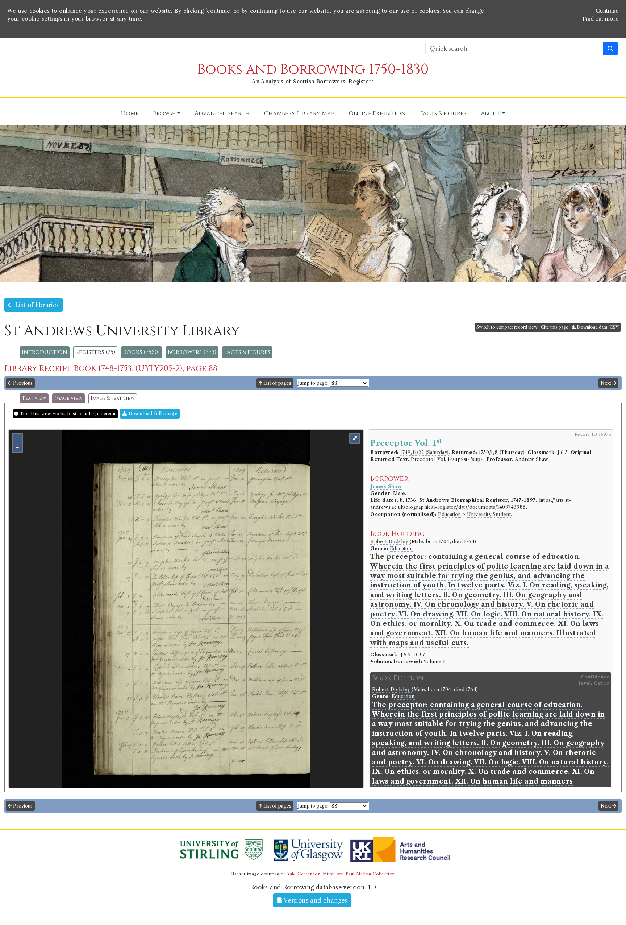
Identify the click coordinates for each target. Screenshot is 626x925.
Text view (34, 398)
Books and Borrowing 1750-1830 (313, 69)
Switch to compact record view (507, 327)
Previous (22, 383)
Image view (68, 398)
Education (449, 514)
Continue (607, 11)
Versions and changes (314, 900)
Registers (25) (95, 352)
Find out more (601, 19)
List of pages (276, 383)
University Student (489, 514)
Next (606, 383)
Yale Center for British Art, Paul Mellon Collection (341, 873)
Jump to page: (313, 383)
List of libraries (36, 305)
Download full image (152, 413)
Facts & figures (247, 352)
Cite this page (554, 327)
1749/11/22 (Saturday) (424, 452)
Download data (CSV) (598, 327)
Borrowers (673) (192, 352)
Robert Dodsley (390, 541)
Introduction (44, 352)
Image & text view (113, 398)
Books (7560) (141, 352)
